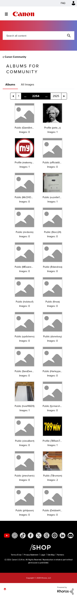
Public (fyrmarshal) (52, 406)
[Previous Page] (13, 96)
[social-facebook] (30, 535)
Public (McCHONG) (25, 197)
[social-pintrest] (54, 535)
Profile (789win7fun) (53, 441)
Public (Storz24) (52, 232)
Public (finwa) (52, 302)
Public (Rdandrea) (52, 267)
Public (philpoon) (25, 510)
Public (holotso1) (24, 302)
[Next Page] (64, 96)
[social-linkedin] (62, 535)
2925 (56, 96)
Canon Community (23, 14)
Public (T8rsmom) (52, 476)
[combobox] (38, 35)
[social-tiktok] (23, 535)
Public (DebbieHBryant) (55, 510)
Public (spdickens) (24, 336)
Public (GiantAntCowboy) (28, 128)
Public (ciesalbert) (24, 441)
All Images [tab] (27, 84)
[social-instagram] (15, 535)
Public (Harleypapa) (53, 371)
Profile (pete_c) (52, 128)
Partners (60, 555)
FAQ (63, 3)
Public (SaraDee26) (25, 371)
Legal (43, 555)
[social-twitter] (39, 535)
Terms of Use (16, 555)
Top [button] (5, 589)
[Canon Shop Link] (38, 547)
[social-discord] (70, 535)
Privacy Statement (31, 555)
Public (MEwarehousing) (28, 267)
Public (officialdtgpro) (54, 162)
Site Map (51, 555)
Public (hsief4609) (24, 406)
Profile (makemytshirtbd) (28, 162)
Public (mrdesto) (24, 232)
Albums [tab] (10, 84)
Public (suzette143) (53, 197)
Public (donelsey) (52, 336)
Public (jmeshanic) (24, 476)
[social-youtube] (7, 535)
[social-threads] (46, 535)
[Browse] (8, 14)
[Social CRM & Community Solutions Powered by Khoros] (65, 590)
